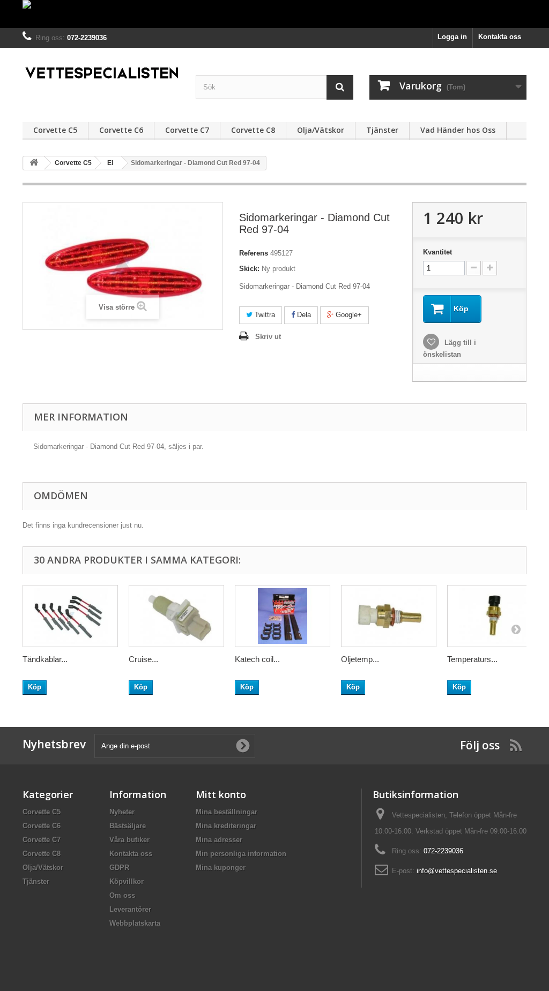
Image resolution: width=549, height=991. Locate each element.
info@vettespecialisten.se (457, 871)
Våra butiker (129, 840)
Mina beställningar (226, 812)
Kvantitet (437, 252)
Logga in (452, 37)
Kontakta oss (499, 37)
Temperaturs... (472, 659)
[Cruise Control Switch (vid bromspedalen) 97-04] (176, 616)
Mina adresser (219, 840)
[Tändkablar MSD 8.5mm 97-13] (70, 616)
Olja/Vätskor (320, 130)
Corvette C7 (187, 130)
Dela (303, 315)
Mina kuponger (221, 868)
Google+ (347, 315)
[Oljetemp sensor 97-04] (388, 616)
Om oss (122, 895)
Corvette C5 (55, 130)
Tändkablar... (45, 659)
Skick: (249, 269)
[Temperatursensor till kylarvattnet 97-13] (495, 616)
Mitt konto (221, 794)
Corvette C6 (121, 130)
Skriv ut (268, 337)
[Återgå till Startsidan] (34, 163)
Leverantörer (130, 909)
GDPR (119, 868)
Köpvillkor (126, 881)
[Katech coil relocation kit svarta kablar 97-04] (282, 616)
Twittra (264, 315)
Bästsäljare (127, 826)
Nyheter (122, 812)
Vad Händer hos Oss (457, 130)
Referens (253, 253)
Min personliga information (241, 854)
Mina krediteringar (226, 826)
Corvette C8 (253, 130)
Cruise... (143, 659)
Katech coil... (257, 659)
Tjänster (382, 130)
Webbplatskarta (134, 923)
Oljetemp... (360, 659)
